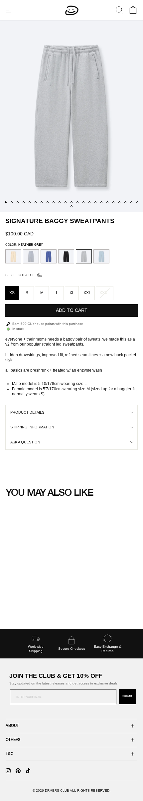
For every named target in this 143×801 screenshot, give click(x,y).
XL (72, 292)
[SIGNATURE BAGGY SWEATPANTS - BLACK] (31, 608)
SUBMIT (127, 696)
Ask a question (25, 442)
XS (12, 292)
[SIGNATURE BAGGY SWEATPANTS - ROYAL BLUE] (25, 608)
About (12, 726)
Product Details (27, 412)
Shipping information (32, 427)
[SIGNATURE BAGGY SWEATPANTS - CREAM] (12, 608)
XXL (87, 292)
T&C (9, 754)
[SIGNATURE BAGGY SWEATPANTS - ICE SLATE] (18, 608)
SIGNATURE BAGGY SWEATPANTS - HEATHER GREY (37, 593)
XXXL (104, 292)
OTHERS (13, 740)
